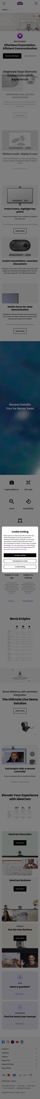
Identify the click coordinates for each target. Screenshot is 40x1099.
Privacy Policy (23, 549)
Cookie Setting (20, 567)
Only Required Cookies (20, 561)
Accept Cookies (20, 555)
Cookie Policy (10, 549)
